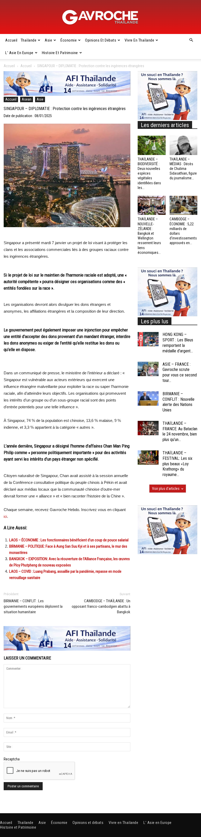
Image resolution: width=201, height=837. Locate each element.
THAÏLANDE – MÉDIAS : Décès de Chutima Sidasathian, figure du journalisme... (183, 168)
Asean (26, 99)
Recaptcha (12, 759)
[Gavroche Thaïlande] (100, 17)
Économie (68, 40)
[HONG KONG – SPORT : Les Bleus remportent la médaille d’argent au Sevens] (148, 339)
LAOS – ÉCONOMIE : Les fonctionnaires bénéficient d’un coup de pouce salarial (69, 540)
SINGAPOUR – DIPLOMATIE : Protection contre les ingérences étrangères (65, 108)
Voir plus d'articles (166, 488)
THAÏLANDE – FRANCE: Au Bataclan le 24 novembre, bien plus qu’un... (180, 431)
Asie (48, 40)
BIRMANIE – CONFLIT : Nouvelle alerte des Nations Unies (178, 401)
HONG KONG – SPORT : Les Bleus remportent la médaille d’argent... (178, 342)
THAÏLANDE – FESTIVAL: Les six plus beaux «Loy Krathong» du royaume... (177, 463)
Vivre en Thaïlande (139, 40)
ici (5, 516)
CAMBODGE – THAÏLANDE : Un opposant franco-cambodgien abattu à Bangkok (101, 606)
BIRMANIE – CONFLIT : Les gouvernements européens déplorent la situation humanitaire (33, 606)
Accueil (11, 40)
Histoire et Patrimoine (60, 52)
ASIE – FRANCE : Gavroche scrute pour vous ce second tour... (180, 372)
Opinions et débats (100, 40)
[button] (191, 40)
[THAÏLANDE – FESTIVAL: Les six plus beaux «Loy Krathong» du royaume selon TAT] (148, 457)
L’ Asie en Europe (19, 52)
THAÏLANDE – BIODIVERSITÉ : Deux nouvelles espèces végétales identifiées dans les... (149, 173)
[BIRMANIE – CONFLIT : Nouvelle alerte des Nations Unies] (148, 398)
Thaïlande (29, 40)
